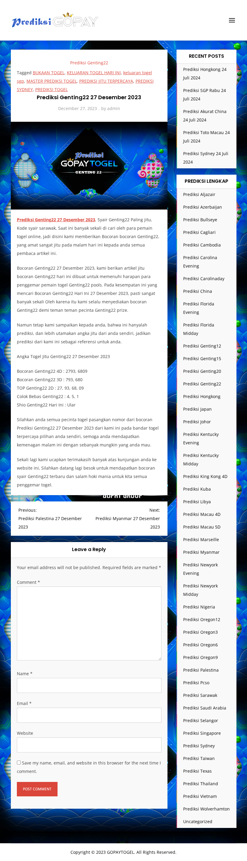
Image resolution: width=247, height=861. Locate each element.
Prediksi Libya (197, 501)
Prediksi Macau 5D (201, 527)
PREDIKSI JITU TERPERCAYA (106, 81)
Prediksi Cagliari (199, 232)
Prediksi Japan (197, 409)
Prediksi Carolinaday (203, 278)
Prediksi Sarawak (200, 695)
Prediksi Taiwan (199, 758)
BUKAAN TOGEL (48, 72)
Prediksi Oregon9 (200, 657)
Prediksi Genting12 (202, 346)
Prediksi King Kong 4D (205, 476)
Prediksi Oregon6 (200, 645)
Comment (28, 582)
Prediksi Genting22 (89, 63)
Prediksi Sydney (199, 746)
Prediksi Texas (197, 771)
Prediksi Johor (197, 421)
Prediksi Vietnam (200, 796)
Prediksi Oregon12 (201, 619)
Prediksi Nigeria (199, 607)
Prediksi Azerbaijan (202, 207)
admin (113, 108)
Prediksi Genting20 (202, 371)
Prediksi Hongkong (201, 396)
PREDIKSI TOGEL (51, 89)
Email (24, 703)
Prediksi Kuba (197, 489)
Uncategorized (197, 821)
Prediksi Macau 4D (201, 514)
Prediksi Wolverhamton (206, 809)
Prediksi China (197, 291)
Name (25, 673)
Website (25, 733)
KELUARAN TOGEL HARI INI (94, 72)
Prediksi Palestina (201, 670)
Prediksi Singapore (202, 733)
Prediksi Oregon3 (200, 632)
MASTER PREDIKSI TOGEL (52, 81)
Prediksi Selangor (200, 720)
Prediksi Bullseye (200, 219)
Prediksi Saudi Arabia (204, 708)
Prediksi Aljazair (199, 194)
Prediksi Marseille (201, 539)
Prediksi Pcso (196, 682)
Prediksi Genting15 (202, 358)
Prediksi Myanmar (201, 552)
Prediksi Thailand (200, 783)
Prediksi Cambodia (202, 245)
